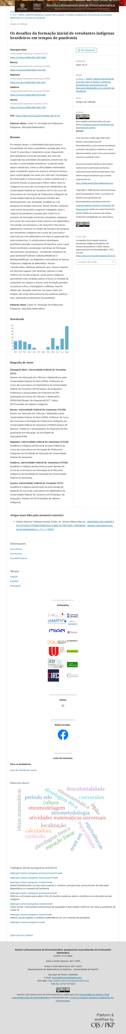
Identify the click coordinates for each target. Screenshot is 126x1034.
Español (14, 581)
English (14, 576)
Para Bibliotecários (18, 558)
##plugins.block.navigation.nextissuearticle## (34, 877)
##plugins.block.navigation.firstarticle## (31, 882)
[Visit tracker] (63, 705)
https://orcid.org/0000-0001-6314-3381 (28, 94)
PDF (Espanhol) (87, 50)
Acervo (22, 11)
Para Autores (16, 553)
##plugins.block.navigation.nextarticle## (31, 903)
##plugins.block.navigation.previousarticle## (33, 893)
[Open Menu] (10, 3)
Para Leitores (16, 549)
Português (15, 585)
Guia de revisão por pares (23, 770)
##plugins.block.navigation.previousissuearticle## (36, 873)
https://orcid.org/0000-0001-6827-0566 (28, 57)
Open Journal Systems (21, 935)
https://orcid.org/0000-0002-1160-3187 (28, 69)
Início (12, 11)
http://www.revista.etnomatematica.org (94, 183)
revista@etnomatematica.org (67, 977)
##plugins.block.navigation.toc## (27, 922)
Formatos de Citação (87, 261)
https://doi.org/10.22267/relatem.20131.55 (38, 115)
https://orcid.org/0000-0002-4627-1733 (28, 107)
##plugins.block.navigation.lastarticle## (31, 914)
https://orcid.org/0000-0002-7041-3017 (28, 82)
